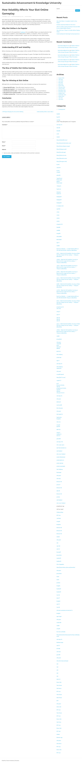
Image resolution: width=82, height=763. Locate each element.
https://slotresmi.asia (61, 155)
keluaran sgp (59, 737)
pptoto (58, 181)
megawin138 (59, 224)
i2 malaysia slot (60, 205)
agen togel (59, 616)
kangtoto (59, 418)
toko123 (58, 679)
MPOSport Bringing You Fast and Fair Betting (13, 111)
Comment (4, 124)
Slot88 (58, 245)
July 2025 (60, 97)
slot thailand (59, 451)
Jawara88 (59, 343)
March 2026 (61, 85)
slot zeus (59, 421)
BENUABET (59, 239)
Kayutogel (59, 472)
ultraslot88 (59, 236)
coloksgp (23, 32)
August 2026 (61, 78)
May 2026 (60, 82)
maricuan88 (59, 405)
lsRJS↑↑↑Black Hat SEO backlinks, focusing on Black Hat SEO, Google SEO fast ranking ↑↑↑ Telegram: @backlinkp (68, 255)
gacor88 (58, 654)
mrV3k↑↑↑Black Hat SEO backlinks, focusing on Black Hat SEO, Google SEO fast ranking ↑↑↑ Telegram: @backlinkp (67, 291)
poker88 (58, 175)
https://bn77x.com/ (61, 377)
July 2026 (60, 79)
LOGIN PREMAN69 (61, 457)
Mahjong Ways (60, 512)
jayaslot (58, 426)
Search (58, 8)
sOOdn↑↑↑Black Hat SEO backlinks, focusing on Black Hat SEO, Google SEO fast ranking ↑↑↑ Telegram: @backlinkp (67, 261)
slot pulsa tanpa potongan (62, 660)
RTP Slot (58, 731)
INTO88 (58, 648)
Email (4, 145)
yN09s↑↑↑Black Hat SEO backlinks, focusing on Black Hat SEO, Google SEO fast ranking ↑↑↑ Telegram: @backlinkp (67, 273)
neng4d (58, 172)
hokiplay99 (59, 196)
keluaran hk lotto (60, 385)
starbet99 (59, 558)
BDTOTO (59, 351)
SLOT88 (58, 120)
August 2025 (61, 96)
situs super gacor (60, 444)
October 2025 (61, 93)
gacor (58, 345)
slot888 (58, 230)
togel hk (58, 389)
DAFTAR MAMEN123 (61, 447)
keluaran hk (59, 481)
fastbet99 (59, 588)
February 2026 (61, 87)
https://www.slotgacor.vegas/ (63, 146)
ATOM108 (59, 357)
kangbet (58, 601)
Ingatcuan (59, 189)
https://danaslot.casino (62, 158)
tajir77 (58, 242)
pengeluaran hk (60, 307)
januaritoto (59, 555)
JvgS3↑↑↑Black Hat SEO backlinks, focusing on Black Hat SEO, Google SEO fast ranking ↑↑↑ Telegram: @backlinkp (67, 267)
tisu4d (58, 164)
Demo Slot (59, 682)
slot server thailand (61, 454)
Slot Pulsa (59, 722)
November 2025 (62, 91)
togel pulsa (59, 417)
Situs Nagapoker (60, 564)
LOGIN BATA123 (60, 460)
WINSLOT (59, 401)
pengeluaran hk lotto (61, 388)
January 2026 (61, 88)
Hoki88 (58, 114)
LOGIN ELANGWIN (61, 466)
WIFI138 (58, 429)
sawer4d (58, 167)
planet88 (59, 438)
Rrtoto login (59, 179)
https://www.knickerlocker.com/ (64, 143)
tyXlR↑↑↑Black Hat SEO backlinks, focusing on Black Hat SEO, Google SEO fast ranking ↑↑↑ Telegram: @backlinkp (68, 285)
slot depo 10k (60, 441)
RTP (57, 700)
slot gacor (59, 342)
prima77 (58, 484)
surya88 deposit (60, 374)
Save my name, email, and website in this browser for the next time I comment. (22, 153)
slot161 (58, 549)
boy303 (58, 117)
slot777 (58, 314)
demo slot (59, 706)
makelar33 (59, 434)
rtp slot (58, 595)
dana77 (58, 598)
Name (4, 142)
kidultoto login (60, 642)
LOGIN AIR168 (60, 463)
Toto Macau (59, 685)
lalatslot (58, 391)
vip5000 (58, 208)
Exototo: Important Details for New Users (66, 24)
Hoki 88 (58, 127)
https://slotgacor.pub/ (61, 149)
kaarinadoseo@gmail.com (17, 16)
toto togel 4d (60, 414)
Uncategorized (28, 16)
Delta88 (58, 130)
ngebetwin (59, 368)
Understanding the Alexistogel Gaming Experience (68, 33)
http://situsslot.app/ (61, 152)
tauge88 (58, 233)
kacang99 (59, 552)
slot (57, 542)
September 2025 (62, 94)
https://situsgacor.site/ (62, 161)
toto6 (58, 576)
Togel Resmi (59, 178)
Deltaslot (59, 192)
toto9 (58, 579)
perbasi (58, 496)
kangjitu (58, 585)
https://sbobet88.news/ (62, 140)
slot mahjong (59, 354)
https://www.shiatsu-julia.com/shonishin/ (66, 567)
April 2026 (60, 84)
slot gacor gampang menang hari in (65, 610)
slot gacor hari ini (60, 392)
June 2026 (60, 81)
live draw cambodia (61, 631)
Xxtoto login (59, 182)
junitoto (58, 582)
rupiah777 (59, 380)
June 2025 (60, 99)
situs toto (59, 308)
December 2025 (62, 90)
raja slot (58, 545)
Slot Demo (59, 688)
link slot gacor (60, 408)
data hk (58, 317)
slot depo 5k (59, 124)
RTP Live (59, 515)
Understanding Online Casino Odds (45, 111)
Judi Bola (59, 518)
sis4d (58, 133)
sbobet (58, 136)
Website (4, 149)
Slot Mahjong (60, 366)
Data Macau (59, 697)
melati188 (59, 622)
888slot (58, 348)
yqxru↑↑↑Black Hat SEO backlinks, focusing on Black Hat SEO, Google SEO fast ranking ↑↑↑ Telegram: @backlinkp (68, 279)
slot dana (59, 478)
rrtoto (58, 212)
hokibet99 (59, 561)
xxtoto (58, 218)
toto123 (58, 435)
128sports (59, 186)
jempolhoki (59, 339)
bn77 (58, 383)
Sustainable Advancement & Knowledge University (31, 2)
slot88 (58, 336)
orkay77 (58, 311)
